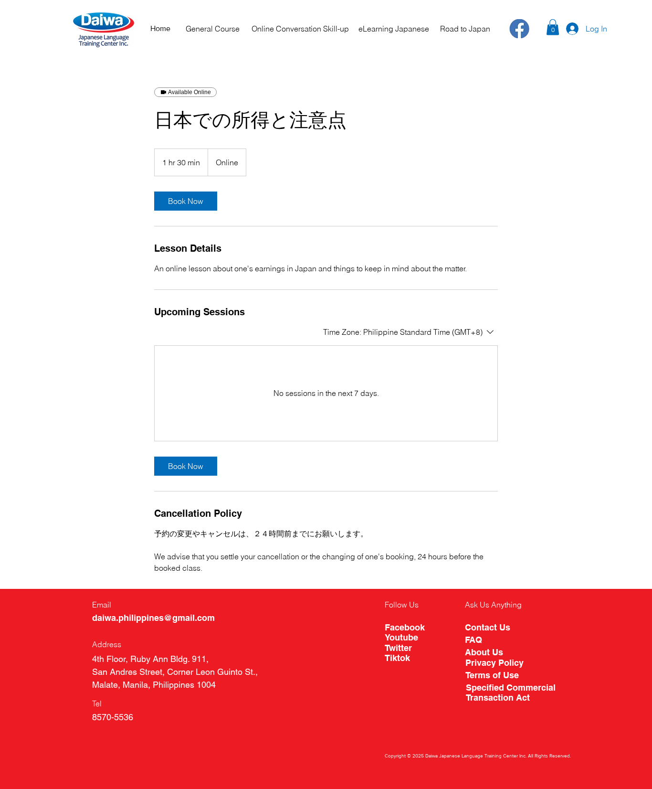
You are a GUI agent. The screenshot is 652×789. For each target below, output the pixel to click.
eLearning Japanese (393, 28)
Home (160, 28)
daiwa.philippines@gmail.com (153, 618)
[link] (185, 201)
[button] (552, 27)
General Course (213, 28)
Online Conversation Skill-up (300, 28)
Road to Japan (465, 28)
